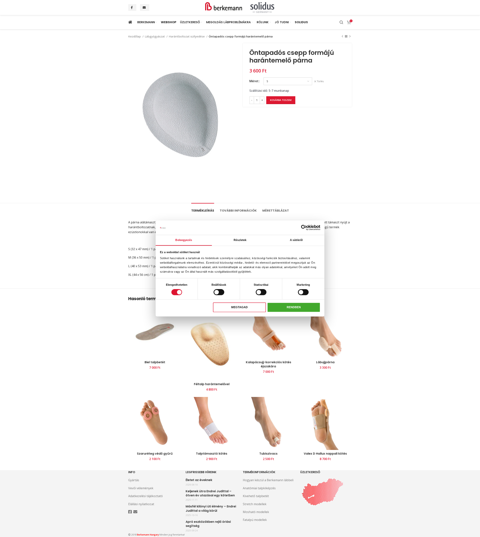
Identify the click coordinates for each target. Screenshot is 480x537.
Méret (254, 81)
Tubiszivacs (268, 453)
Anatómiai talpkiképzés (259, 488)
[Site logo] (240, 7)
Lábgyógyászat (155, 36)
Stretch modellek (254, 504)
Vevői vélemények (140, 488)
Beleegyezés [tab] (183, 240)
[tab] (202, 208)
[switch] (219, 292)
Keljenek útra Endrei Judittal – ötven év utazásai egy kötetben (210, 493)
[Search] (341, 22)
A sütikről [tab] (296, 240)
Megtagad (239, 307)
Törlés (320, 81)
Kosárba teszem (281, 100)
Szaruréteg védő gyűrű (155, 453)
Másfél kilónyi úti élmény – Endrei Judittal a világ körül (211, 508)
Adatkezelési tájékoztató (145, 496)
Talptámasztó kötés (211, 453)
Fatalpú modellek (255, 520)
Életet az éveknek (199, 480)
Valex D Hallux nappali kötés (325, 453)
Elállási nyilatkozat (141, 504)
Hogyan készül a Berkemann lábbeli (268, 480)
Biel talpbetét (155, 362)
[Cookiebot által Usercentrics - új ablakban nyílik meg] (303, 227)
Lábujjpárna (325, 362)
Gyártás (133, 480)
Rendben (294, 307)
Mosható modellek (256, 512)
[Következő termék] (350, 36)
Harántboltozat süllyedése (187, 36)
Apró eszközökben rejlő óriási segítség (208, 524)
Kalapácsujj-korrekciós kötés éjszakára (268, 364)
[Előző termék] (342, 36)
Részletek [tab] (240, 240)
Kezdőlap (135, 36)
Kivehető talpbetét (256, 496)
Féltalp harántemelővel (212, 384)
